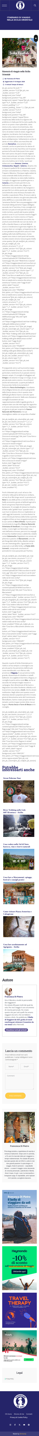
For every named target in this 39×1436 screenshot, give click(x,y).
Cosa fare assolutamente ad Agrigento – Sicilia (15, 945)
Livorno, (25, 163)
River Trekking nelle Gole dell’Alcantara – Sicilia (14, 811)
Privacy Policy (10, 1379)
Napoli (16, 166)
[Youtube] (24, 1424)
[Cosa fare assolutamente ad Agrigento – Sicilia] (18, 962)
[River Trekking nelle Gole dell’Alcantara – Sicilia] (18, 828)
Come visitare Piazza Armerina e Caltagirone (17, 912)
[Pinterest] (28, 1424)
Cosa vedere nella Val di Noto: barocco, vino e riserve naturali (16, 845)
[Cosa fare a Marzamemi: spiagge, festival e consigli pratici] (18, 895)
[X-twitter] (19, 1424)
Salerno (24, 166)
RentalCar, (12, 144)
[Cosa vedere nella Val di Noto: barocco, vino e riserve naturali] (18, 859)
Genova (18, 163)
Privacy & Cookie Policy (18, 1417)
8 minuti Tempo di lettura (14, 84)
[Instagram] (10, 1424)
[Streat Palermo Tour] (18, 801)
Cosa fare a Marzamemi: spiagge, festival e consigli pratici (17, 878)
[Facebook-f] (15, 1424)
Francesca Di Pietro (12, 79)
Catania (5, 183)
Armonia (23, 1434)
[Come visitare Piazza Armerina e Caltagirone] (18, 926)
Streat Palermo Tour (12, 778)
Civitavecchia (7, 166)
